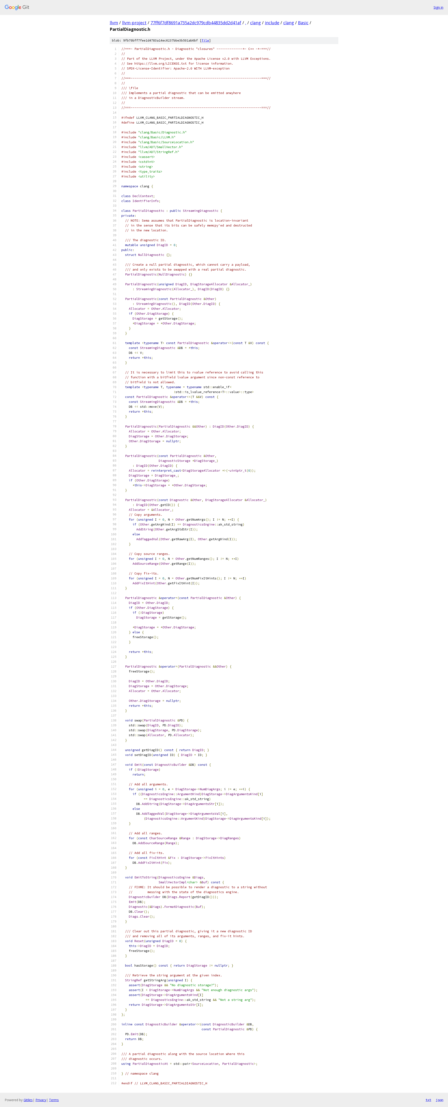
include (272, 22)
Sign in (438, 7)
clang (255, 22)
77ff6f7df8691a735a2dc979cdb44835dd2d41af (195, 22)
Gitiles (28, 1100)
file (205, 40)
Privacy (40, 1100)
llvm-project (134, 22)
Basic (303, 22)
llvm (114, 22)
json (439, 1100)
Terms (54, 1100)
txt (428, 1100)
